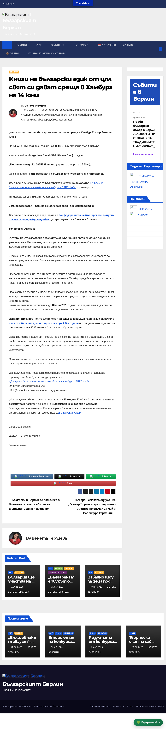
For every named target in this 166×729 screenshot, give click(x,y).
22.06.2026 (138, 647)
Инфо (58, 633)
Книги (132, 633)
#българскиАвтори (53, 109)
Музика (58, 569)
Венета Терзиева (35, 105)
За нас (128, 44)
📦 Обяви (12, 53)
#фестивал (65, 119)
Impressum (118, 706)
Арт (39, 44)
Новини (22, 44)
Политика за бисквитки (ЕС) (150, 706)
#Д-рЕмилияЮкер (76, 109)
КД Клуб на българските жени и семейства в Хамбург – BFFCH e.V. (49, 381)
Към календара (143, 154)
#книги (92, 109)
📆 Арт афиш (107, 44)
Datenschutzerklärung (100, 706)
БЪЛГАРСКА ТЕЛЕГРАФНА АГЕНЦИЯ (142, 181)
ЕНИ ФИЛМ (145, 209)
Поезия (18, 633)
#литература (28, 119)
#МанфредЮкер (47, 119)
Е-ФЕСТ (143, 215)
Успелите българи (57, 573)
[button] (155, 49)
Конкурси (81, 44)
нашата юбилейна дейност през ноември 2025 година (44, 323)
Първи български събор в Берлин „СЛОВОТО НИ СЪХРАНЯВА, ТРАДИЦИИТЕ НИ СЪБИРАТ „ (144, 134)
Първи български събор (46, 53)
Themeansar (58, 706)
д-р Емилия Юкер (69, 412)
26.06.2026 (97, 647)
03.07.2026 (57, 647)
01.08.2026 (17, 647)
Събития (58, 44)
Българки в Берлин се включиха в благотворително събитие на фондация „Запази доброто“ (34, 504)
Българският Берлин (32, 684)
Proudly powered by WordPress (17, 706)
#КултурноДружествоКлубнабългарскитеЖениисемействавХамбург (62, 114)
